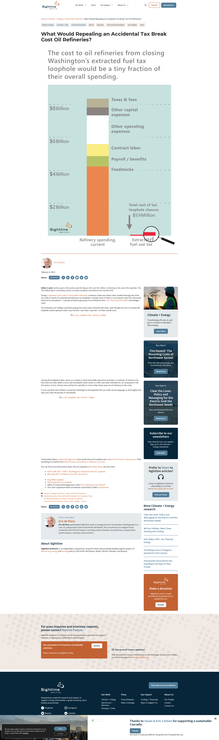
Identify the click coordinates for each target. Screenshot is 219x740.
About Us (122, 5)
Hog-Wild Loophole (55, 479)
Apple (160, 488)
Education (100, 25)
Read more (160, 371)
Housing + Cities (108, 708)
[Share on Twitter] (63, 277)
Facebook (49, 707)
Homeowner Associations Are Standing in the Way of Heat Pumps (158, 563)
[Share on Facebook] (72, 277)
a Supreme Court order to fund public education (67, 295)
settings (26, 733)
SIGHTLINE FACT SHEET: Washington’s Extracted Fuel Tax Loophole (76, 471)
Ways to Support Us (149, 702)
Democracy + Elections (106, 703)
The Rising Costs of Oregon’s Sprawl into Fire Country (158, 551)
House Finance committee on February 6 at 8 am (84, 461)
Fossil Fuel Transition (74, 19)
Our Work (79, 5)
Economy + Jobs (62, 25)
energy (54, 551)
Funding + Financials (149, 699)
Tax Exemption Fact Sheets (93, 484)
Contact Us (169, 705)
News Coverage (127, 702)
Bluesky (48, 713)
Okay (60, 729)
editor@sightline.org (139, 657)
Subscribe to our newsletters (163, 685)
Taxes (142, 25)
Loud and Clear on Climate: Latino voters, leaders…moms (65, 501)
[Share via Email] (77, 277)
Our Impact (105, 5)
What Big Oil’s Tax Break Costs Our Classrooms (67, 474)
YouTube (169, 488)
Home (43, 19)
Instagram (72, 707)
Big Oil (91, 25)
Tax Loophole (132, 25)
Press (93, 5)
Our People (169, 699)
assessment (103, 487)
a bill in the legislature (67, 459)
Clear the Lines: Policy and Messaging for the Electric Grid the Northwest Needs (160, 517)
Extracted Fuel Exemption (115, 25)
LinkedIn (71, 713)
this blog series (95, 466)
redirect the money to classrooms (121, 459)
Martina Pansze (72, 630)
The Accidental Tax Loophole (59, 482)
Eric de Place (59, 262)
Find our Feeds (161, 494)
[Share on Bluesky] (86, 277)
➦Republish (54, 277)
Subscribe (161, 453)
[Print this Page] (81, 277)
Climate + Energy (55, 19)
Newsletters (169, 5)
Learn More (161, 331)
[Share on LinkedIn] (68, 277)
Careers (167, 702)
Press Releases (127, 699)
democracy (45, 551)
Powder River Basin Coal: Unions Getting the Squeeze (63, 499)
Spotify (154, 488)
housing (65, 551)
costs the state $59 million (117, 300)
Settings (60, 733)
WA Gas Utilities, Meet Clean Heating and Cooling (157, 530)
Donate (154, 5)
